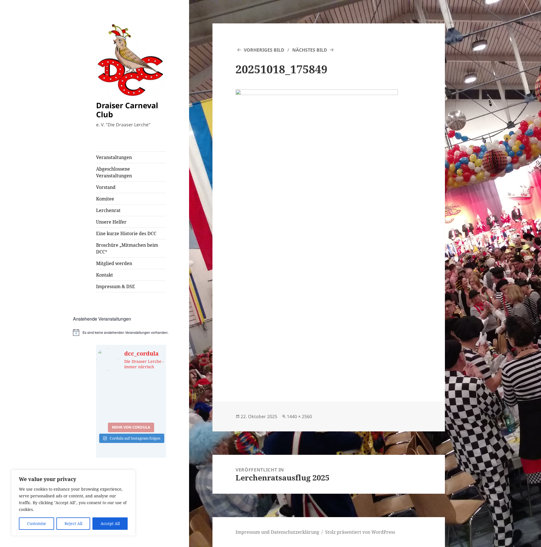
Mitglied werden (114, 263)
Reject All (73, 523)
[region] (73, 503)
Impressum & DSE (115, 286)
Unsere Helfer (111, 222)
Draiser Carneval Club (127, 110)
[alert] (131, 332)
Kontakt (104, 275)
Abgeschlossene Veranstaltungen (114, 172)
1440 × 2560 (299, 416)
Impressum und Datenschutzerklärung (277, 532)
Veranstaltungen (114, 157)
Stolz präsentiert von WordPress (360, 532)
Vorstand (106, 187)
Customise (36, 523)
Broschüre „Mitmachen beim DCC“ (127, 248)
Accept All (110, 523)
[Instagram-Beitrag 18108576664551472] (149, 387)
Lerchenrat (108, 210)
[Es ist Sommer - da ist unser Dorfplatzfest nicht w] (113, 387)
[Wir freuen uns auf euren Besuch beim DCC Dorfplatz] (113, 408)
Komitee (105, 199)
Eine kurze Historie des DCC (126, 233)
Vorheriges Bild (264, 50)
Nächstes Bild (309, 50)
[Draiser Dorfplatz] (149, 408)
